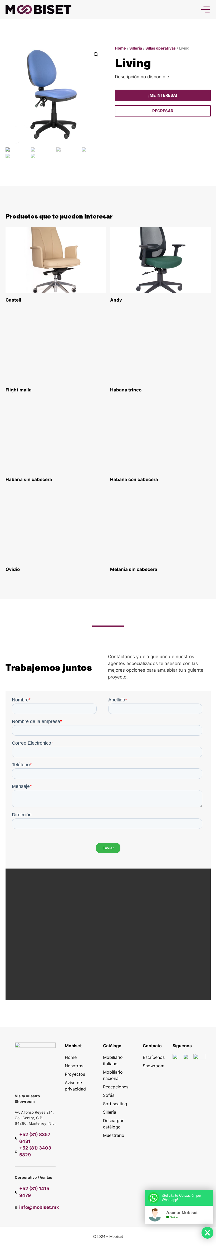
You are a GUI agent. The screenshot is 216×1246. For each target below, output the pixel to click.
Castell (13, 300)
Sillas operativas (160, 48)
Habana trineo (125, 389)
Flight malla (19, 389)
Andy (116, 300)
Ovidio (13, 569)
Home (120, 48)
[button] (163, 111)
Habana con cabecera (134, 479)
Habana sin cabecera (29, 479)
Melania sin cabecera (133, 569)
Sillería (135, 48)
